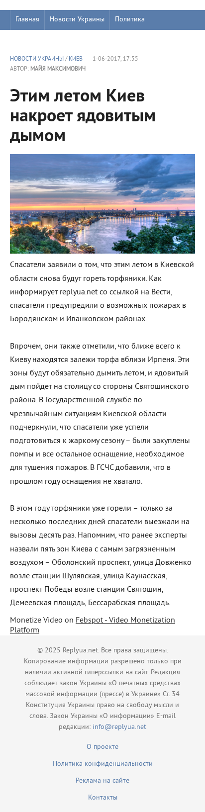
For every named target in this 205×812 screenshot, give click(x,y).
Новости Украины (77, 19)
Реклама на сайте (102, 781)
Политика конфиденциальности (103, 764)
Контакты (102, 798)
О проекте (102, 747)
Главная (27, 19)
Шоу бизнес (33, 39)
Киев (76, 59)
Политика (130, 19)
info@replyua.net (119, 727)
